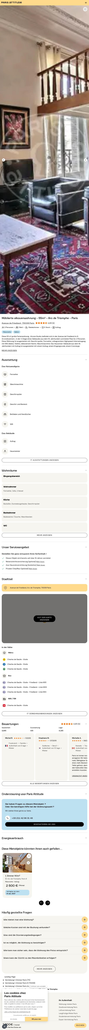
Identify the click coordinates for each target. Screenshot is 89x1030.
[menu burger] (86, 3)
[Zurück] (3, 160)
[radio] (15, 738)
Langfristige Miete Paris (68, 1013)
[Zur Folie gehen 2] (18, 868)
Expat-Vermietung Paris (68, 1019)
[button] (4, 1026)
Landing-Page (9, 977)
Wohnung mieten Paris (68, 1004)
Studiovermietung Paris (68, 1007)
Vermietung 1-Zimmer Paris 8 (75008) (20, 983)
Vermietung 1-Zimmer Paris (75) (17, 980)
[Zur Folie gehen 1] (16, 868)
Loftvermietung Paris (67, 1010)
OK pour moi (36, 1019)
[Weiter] (85, 160)
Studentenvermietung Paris (69, 1016)
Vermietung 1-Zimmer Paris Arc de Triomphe (22, 986)
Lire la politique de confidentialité (17, 1012)
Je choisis (13, 1019)
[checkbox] (85, 9)
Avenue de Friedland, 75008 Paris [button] (18, 323)
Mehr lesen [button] (40, 561)
